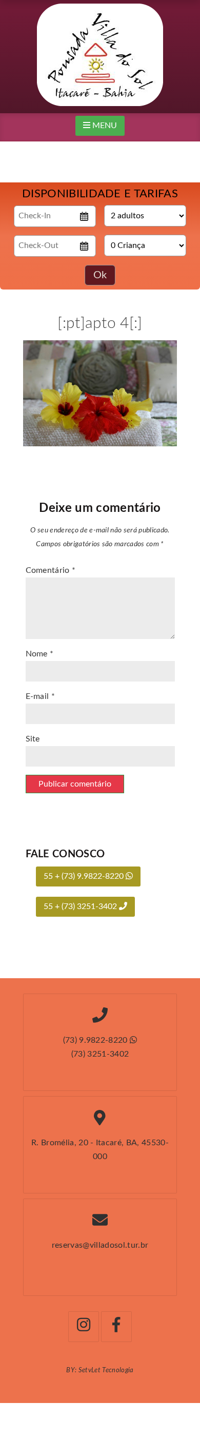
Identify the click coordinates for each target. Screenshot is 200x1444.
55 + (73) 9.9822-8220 (85, 876)
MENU (103, 125)
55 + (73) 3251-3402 (81, 906)
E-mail (40, 696)
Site (33, 739)
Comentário (51, 570)
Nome (40, 654)
